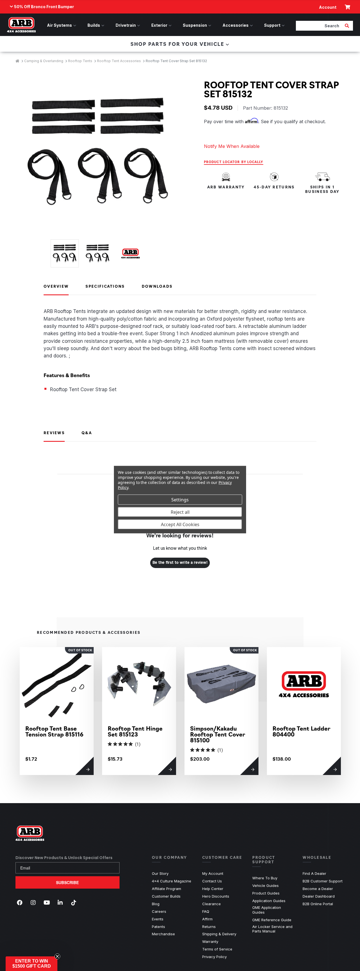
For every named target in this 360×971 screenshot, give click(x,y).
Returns (209, 926)
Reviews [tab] (54, 432)
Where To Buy (264, 878)
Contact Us (212, 881)
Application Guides (268, 900)
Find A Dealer (314, 873)
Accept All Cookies (180, 524)
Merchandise (163, 934)
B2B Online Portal (318, 904)
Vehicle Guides (265, 885)
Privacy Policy (214, 956)
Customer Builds (166, 896)
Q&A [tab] (87, 432)
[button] (31, 963)
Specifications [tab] (105, 286)
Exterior (159, 25)
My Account (212, 873)
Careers (159, 911)
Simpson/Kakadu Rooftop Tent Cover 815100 (217, 734)
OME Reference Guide (271, 920)
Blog (155, 904)
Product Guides (266, 893)
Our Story (160, 873)
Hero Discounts (215, 896)
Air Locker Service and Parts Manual (273, 929)
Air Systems (59, 25)
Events (157, 919)
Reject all (180, 512)
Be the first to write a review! (180, 563)
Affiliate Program (166, 888)
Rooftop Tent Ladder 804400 (301, 731)
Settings (180, 499)
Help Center (212, 888)
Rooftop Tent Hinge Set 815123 (135, 731)
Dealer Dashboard (319, 896)
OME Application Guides (273, 909)
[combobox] (319, 26)
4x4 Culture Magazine (171, 881)
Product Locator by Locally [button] (233, 161)
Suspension (195, 25)
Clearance (211, 904)
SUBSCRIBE (67, 882)
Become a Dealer (318, 888)
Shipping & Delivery (219, 934)
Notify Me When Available (232, 146)
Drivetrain (126, 25)
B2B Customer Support (323, 881)
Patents (158, 926)
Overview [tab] (56, 286)
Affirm (207, 919)
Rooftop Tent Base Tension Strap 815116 (54, 731)
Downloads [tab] (157, 286)
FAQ (205, 911)
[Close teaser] (57, 956)
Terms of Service (217, 949)
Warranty (210, 941)
